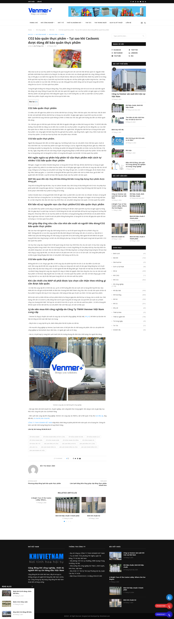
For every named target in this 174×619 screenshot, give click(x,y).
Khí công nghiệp (47, 22)
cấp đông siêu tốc (34, 443)
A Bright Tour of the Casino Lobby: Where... (41, 499)
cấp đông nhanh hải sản (75, 437)
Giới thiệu (31, 1)
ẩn (36, 102)
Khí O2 (129, 303)
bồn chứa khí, (45, 418)
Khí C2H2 (129, 275)
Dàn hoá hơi (129, 262)
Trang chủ (34, 22)
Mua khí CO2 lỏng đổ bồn (22, 612)
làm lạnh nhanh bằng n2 (48, 447)
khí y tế (87, 316)
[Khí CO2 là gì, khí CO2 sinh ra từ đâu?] (118, 141)
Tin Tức (88, 22)
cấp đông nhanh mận (35, 440)
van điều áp (99, 416)
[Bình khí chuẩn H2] (94, 505)
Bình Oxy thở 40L (118, 130)
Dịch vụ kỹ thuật (129, 267)
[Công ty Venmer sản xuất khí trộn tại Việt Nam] (129, 80)
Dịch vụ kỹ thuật (116, 22)
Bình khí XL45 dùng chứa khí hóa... (22, 592)
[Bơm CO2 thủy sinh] (6, 604)
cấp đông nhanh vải (88, 440)
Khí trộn (129, 150)
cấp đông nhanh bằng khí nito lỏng (54, 437)
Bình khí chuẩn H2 (93, 516)
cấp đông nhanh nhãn (52, 440)
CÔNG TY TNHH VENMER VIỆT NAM (40, 422)
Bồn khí (129, 258)
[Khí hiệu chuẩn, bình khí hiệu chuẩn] (118, 108)
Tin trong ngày (100, 22)
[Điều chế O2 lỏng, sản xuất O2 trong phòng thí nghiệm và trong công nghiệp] (118, 166)
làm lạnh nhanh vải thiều (37, 450)
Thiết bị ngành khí (74, 22)
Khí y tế (61, 22)
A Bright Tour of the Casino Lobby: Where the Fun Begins (119, 206)
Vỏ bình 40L (129, 330)
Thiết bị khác (129, 312)
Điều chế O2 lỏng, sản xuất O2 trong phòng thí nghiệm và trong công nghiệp (136, 164)
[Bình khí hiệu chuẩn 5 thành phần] (67, 505)
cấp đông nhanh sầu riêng (71, 440)
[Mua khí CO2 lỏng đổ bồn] (6, 614)
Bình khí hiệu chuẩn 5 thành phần (67, 516)
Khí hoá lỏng (53, 34)
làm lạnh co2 (33, 447)
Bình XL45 (129, 253)
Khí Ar (129, 271)
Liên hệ (39, 1)
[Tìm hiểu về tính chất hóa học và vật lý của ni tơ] (118, 120)
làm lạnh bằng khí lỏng (51, 443)
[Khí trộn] (118, 153)
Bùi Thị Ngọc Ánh (39, 46)
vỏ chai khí (37, 418)
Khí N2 (62, 34)
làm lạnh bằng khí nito (69, 443)
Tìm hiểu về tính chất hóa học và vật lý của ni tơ (135, 118)
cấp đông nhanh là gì (93, 437)
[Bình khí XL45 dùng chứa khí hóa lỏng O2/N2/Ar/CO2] (6, 593)
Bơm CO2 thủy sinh (20, 602)
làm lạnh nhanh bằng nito (89, 447)
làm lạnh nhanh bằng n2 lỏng (68, 447)
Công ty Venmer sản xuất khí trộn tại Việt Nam (128, 95)
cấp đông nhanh (34, 437)
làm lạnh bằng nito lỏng (87, 443)
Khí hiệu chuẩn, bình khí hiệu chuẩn (134, 106)
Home (30, 30)
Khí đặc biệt (129, 290)
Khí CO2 (52, 30)
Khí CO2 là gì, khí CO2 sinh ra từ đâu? (135, 139)
